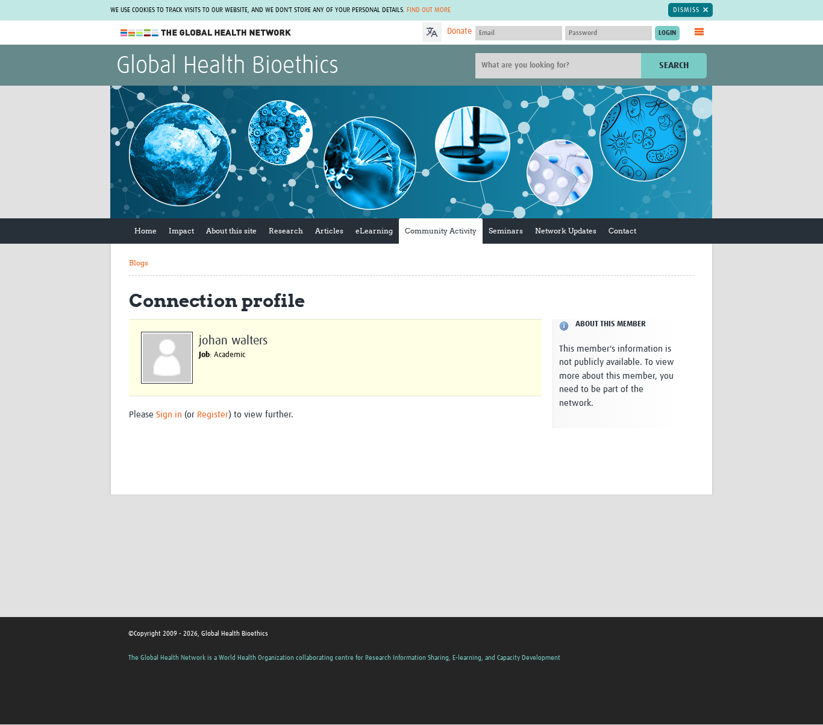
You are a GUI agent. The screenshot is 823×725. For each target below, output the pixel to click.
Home (145, 230)
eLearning (374, 230)
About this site (231, 230)
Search (674, 65)
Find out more (429, 10)
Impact (181, 230)
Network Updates (565, 230)
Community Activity (441, 230)
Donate (459, 31)
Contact (622, 230)
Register (212, 414)
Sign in (169, 414)
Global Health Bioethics (227, 66)
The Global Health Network (206, 33)
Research (286, 230)
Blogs (138, 262)
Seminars (506, 230)
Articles (329, 230)
